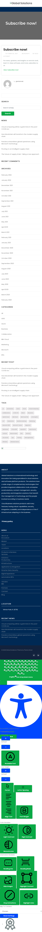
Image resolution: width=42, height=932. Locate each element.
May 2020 (4, 284)
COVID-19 (15, 413)
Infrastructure (6, 563)
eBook (23, 413)
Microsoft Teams (17, 425)
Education (30, 413)
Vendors (4, 582)
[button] (3, 683)
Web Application (29, 437)
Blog (3, 595)
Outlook (5, 433)
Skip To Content (6, 906)
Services (4, 554)
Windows (5, 441)
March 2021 (5, 232)
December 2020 (7, 248)
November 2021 (7, 191)
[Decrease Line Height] (5, 779)
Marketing (5, 344)
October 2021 (6, 196)
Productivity (5, 560)
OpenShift (23, 429)
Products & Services (8, 552)
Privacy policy (7, 521)
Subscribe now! (15, 49)
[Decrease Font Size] (5, 747)
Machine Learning (21, 421)
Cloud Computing (33, 408)
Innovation (5, 538)
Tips (13, 437)
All (2, 313)
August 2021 (5, 206)
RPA (2, 355)
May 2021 (4, 222)
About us (4, 536)
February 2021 (6, 237)
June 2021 (4, 217)
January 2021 (6, 243)
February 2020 (6, 300)
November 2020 (7, 253)
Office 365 (14, 429)
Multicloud (5, 429)
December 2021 (7, 185)
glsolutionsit (19, 81)
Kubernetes (11, 421)
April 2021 (4, 227)
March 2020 (5, 295)
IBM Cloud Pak (24, 417)
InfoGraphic (34, 417)
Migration (27, 425)
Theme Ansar (28, 650)
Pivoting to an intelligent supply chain (15, 149)
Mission (4, 541)
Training (19, 437)
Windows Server (15, 441)
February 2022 (6, 175)
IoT (3, 421)
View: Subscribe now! (10, 70)
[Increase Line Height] (5, 770)
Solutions (4, 558)
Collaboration (6, 334)
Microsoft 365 (6, 425)
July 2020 (4, 274)
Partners (4, 588)
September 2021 (7, 201)
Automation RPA (7, 577)
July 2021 (4, 211)
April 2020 (4, 289)
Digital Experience (8, 574)
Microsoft (26, 53)
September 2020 (7, 263)
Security (28, 433)
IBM (2, 584)
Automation (10, 408)
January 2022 (6, 180)
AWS (3, 318)
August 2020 (6, 269)
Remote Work (13, 433)
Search (8, 113)
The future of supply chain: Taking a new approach (20, 154)
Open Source (32, 429)
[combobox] (21, 670)
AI (3, 408)
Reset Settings (9, 916)
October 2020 (6, 258)
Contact (4, 591)
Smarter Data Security (9, 570)
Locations (5, 548)
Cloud (24, 408)
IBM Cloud (5, 339)
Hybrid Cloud (6, 417)
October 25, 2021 (11, 53)
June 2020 (5, 279)
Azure (3, 324)
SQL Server (5, 437)
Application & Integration (10, 567)
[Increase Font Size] (5, 738)
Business (4, 329)
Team (3, 545)
